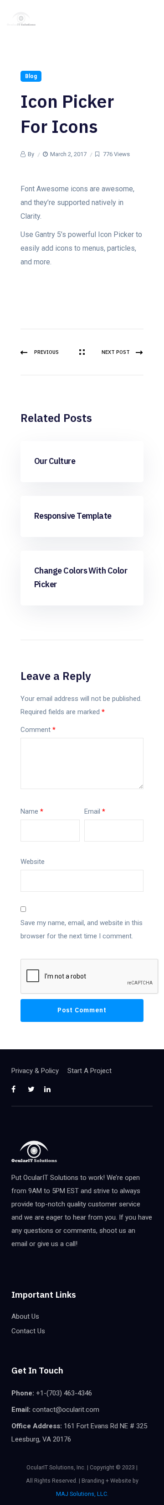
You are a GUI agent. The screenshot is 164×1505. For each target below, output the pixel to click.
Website (32, 862)
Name (31, 811)
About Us (25, 1316)
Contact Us (28, 1331)
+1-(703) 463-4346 (64, 1393)
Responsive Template (73, 515)
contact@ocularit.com (65, 1409)
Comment (38, 730)
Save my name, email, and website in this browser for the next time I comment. (81, 929)
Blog (31, 76)
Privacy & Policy (35, 1071)
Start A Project (89, 1071)
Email (94, 811)
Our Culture (54, 461)
